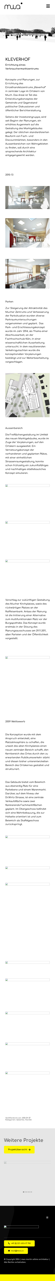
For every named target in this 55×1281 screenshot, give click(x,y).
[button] (23, 1192)
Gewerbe (20, 1120)
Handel (28, 1120)
